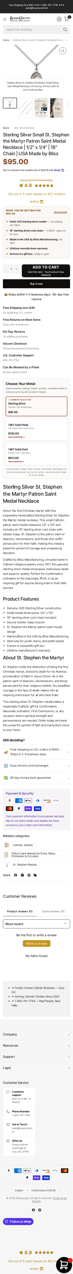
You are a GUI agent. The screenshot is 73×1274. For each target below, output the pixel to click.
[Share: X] (22, 875)
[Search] (65, 29)
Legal (7, 1068)
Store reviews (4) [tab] (53, 911)
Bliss (6, 127)
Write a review (36, 943)
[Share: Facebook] (15, 875)
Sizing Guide (60, 212)
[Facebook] (33, 1210)
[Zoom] (62, 50)
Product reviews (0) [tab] (20, 911)
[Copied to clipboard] (35, 875)
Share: (7, 875)
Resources (10, 1045)
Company (10, 1034)
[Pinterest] (40, 1210)
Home (6, 40)
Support (9, 1057)
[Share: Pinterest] (29, 875)
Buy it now (36, 283)
